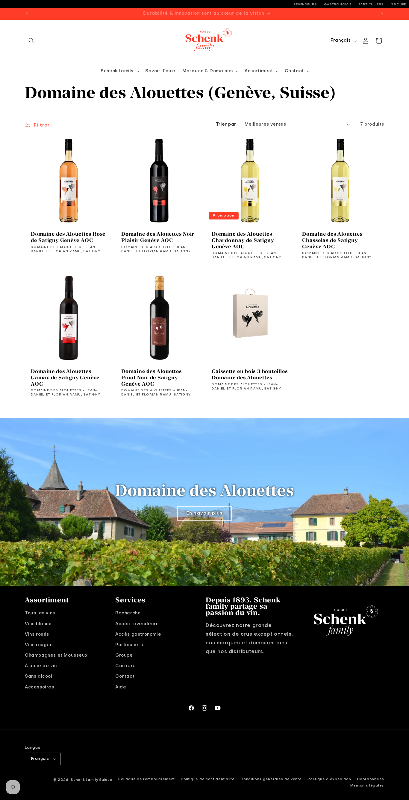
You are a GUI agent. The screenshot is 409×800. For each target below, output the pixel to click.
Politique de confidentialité (208, 779)
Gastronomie (338, 4)
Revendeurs (305, 4)
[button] (31, 40)
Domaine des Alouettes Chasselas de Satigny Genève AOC (332, 240)
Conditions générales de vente (271, 779)
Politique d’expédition (329, 779)
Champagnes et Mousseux (56, 655)
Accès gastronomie (138, 634)
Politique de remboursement (146, 779)
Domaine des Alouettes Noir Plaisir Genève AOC (157, 237)
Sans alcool (38, 676)
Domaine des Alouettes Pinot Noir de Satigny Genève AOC (151, 377)
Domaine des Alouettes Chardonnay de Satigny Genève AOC (243, 240)
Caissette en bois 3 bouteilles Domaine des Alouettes (249, 374)
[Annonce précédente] (27, 13)
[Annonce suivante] (382, 13)
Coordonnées (370, 779)
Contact (124, 676)
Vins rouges (39, 645)
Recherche (128, 613)
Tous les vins (40, 613)
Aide (120, 687)
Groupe (398, 4)
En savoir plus (204, 513)
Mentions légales (367, 785)
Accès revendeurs (137, 624)
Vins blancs (38, 624)
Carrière (125, 666)
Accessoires (39, 687)
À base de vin (41, 666)
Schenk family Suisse (91, 780)
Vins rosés (37, 634)
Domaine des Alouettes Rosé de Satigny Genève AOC (68, 237)
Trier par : (227, 124)
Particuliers (371, 4)
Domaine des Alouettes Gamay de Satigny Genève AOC (65, 377)
